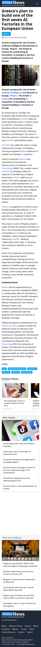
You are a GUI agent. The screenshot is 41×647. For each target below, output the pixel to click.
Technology (7, 168)
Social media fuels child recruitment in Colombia (19, 444)
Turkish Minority (8, 632)
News (4, 626)
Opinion (21, 632)
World (35, 626)
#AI (4, 369)
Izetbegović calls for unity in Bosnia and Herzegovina (19, 604)
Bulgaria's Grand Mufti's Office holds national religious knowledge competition (20, 564)
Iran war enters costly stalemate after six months (20, 487)
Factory (5, 98)
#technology (26, 372)
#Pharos (16, 372)
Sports (30, 632)
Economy (5, 629)
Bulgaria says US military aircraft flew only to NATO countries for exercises (18, 596)
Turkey (24, 629)
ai (25, 151)
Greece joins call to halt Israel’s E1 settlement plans (17, 452)
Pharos (13, 95)
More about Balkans (12, 537)
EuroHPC (23, 119)
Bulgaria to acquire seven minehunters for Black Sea (19, 580)
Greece (28, 626)
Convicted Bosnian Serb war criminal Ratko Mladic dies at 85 (18, 588)
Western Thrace (15, 626)
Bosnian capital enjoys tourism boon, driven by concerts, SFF (18, 572)
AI (24, 92)
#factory (6, 372)
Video (31, 629)
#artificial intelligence (17, 369)
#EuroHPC (32, 369)
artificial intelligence (12, 92)
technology (7, 171)
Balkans (15, 629)
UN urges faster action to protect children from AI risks (14, 403)
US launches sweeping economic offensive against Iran (16, 479)
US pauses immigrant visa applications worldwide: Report (19, 460)
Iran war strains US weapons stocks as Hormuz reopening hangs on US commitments (19, 470)
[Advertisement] (20, 513)
